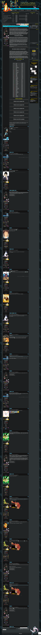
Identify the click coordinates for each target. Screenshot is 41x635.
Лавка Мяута (34, 53)
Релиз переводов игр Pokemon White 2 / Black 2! (34, 63)
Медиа (15, 10)
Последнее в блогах (33, 12)
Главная (8, 10)
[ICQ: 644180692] (13, 249)
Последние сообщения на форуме (15, 12)
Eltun (30, 64)
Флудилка (4, 20)
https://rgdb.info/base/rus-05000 (33, 88)
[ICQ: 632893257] (15, 190)
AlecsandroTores (32, 99)
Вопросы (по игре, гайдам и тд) (6, 15)
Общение (22, 10)
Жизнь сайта (29, 10)
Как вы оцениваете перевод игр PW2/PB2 (7, 18)
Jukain (6, 497)
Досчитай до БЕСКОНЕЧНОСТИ (6, 17)
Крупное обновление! (34, 85)
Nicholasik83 (13, 20)
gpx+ (9, 130)
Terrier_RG (34, 52)
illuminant (6, 170)
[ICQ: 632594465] (13, 152)
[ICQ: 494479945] (15, 313)
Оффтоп (26, 17)
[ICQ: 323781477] (13, 126)
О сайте (36, 10)
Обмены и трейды (5, 19)
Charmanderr (6, 334)
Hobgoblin (6, 270)
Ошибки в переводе (5, 16)
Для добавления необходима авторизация (33, 42)
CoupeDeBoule (6, 409)
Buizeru (13, 15)
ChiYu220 (13, 18)
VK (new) (10, 131)
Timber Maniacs (33, 54)
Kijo (13, 16)
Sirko (6, 127)
